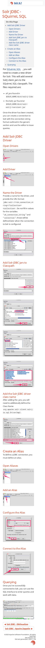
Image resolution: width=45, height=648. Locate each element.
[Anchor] (13, 140)
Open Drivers (14, 29)
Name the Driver (16, 34)
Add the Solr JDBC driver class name (19, 43)
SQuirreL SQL (14, 69)
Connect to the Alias (17, 61)
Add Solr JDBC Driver (16, 25)
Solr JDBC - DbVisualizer (17, 624)
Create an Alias (13, 49)
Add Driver (13, 31)
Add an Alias (14, 55)
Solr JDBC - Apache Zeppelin (17, 628)
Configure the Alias (17, 58)
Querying (11, 64)
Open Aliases (14, 52)
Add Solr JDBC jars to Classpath (18, 38)
